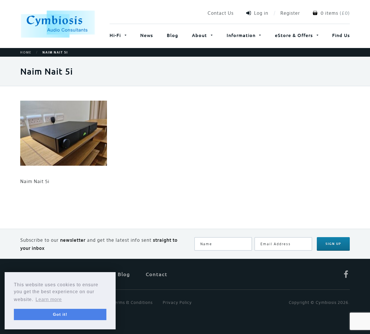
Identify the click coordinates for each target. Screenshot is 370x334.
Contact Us (221, 13)
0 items (329, 13)
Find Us (341, 35)
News (146, 35)
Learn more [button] (49, 299)
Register (290, 13)
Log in (261, 13)
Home (26, 52)
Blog (172, 35)
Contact (156, 274)
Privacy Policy (177, 302)
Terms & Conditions (132, 302)
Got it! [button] (60, 314)
